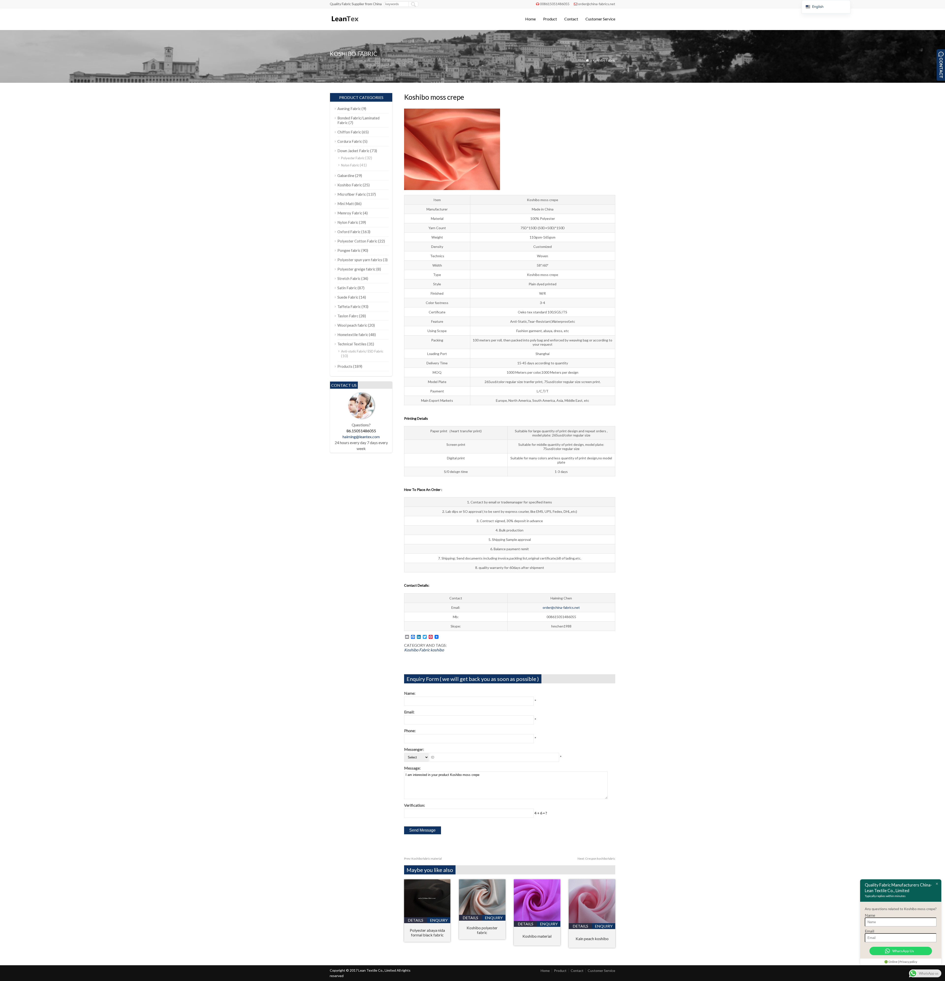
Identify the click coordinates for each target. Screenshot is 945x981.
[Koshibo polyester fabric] (482, 913)
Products (344, 366)
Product (550, 18)
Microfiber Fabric (351, 194)
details (415, 920)
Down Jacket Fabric (353, 150)
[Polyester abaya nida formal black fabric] (427, 915)
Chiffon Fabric (349, 132)
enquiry (439, 920)
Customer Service (600, 18)
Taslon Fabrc (347, 316)
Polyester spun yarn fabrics (359, 259)
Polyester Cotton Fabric (357, 241)
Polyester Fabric (352, 158)
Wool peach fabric (352, 325)
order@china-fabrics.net (596, 4)
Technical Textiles (351, 344)
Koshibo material (536, 936)
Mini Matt (345, 203)
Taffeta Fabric (349, 306)
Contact (571, 18)
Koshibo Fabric (604, 60)
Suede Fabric (347, 297)
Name (870, 915)
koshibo (437, 649)
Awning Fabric (349, 108)
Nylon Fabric (350, 165)
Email (869, 931)
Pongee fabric (349, 250)
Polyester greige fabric (356, 269)
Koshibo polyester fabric (482, 930)
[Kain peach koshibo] (592, 921)
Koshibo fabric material (423, 858)
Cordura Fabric (349, 141)
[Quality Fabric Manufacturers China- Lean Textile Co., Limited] (345, 23)
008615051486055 (554, 4)
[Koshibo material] (537, 919)
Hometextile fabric (352, 334)
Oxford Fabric (349, 231)
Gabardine (345, 175)
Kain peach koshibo (592, 938)
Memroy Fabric (349, 213)
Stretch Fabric (349, 278)
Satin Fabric (347, 288)
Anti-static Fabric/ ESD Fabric (362, 351)
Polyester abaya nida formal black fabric (427, 932)
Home (530, 18)
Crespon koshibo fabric (596, 858)
